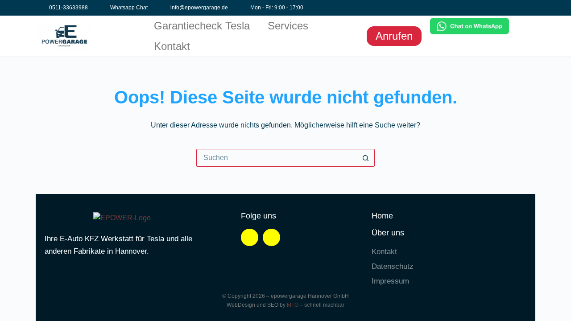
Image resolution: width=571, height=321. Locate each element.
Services (288, 26)
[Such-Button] (366, 158)
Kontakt (172, 46)
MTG (292, 305)
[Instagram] (514, 8)
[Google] (528, 8)
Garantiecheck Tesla (202, 26)
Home (382, 215)
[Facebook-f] (501, 8)
